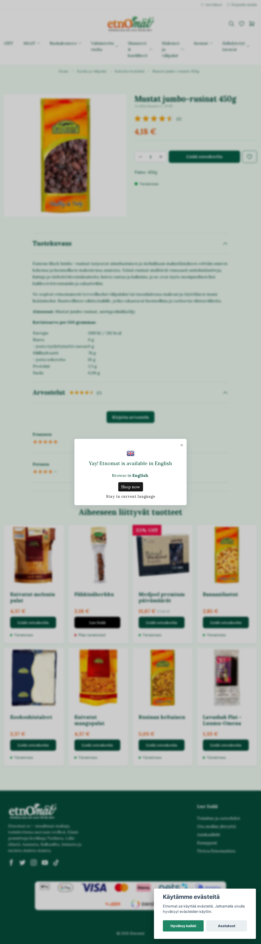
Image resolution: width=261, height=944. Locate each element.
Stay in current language (130, 496)
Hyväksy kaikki (183, 926)
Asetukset (226, 926)
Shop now (130, 486)
